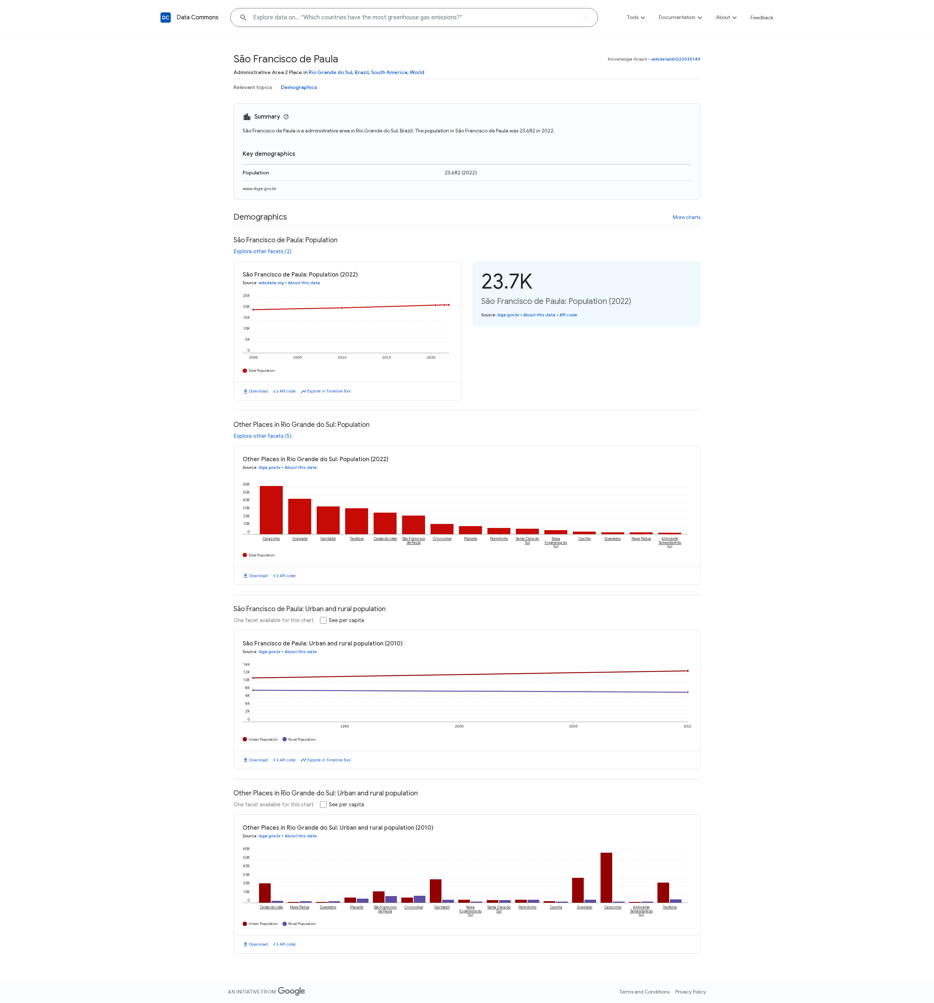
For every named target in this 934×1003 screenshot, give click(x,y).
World (417, 72)
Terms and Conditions (644, 991)
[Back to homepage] (166, 17)
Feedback (761, 17)
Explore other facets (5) (263, 436)
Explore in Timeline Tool (329, 391)
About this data (304, 282)
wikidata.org (271, 282)
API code (287, 391)
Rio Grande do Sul (330, 72)
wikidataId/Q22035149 (675, 59)
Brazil (361, 72)
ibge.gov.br (508, 314)
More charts (686, 217)
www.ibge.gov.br (260, 188)
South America (389, 72)
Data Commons (198, 17)
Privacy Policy (690, 991)
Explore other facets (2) (263, 251)
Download (258, 391)
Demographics (299, 87)
